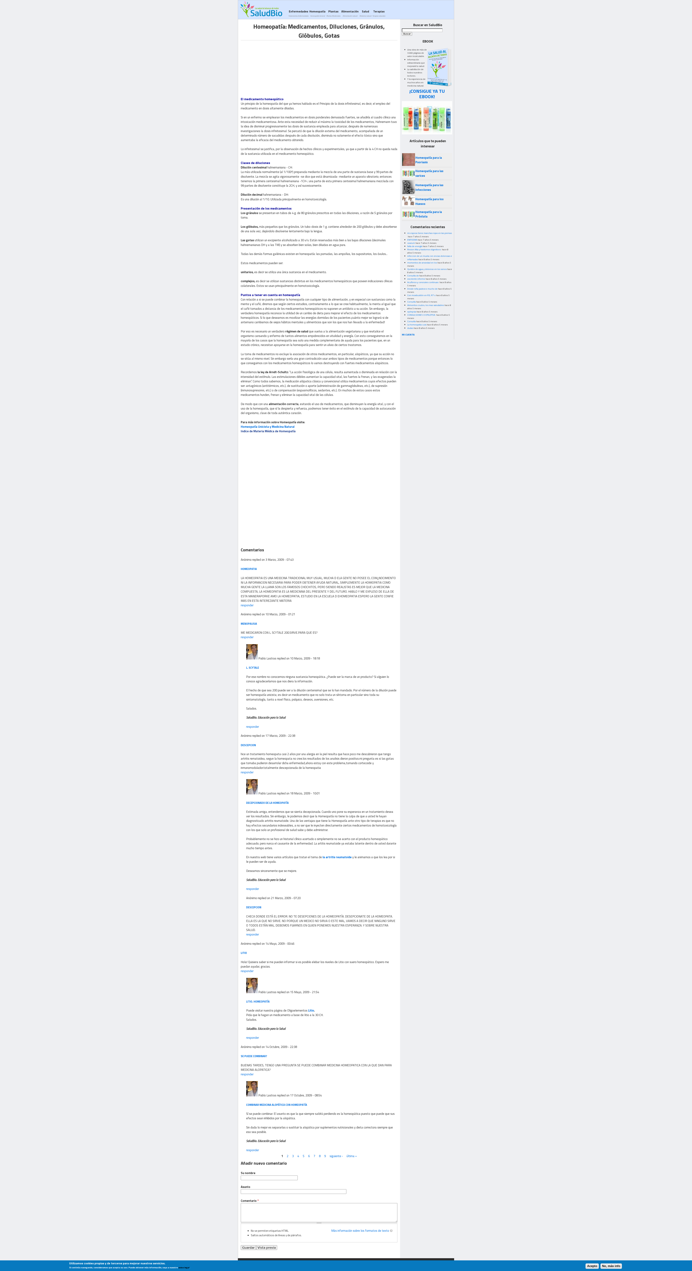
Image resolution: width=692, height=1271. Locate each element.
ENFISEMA (412, 239)
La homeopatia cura (416, 324)
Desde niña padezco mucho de (422, 288)
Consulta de (413, 275)
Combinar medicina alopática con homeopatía (276, 1105)
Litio (244, 953)
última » (352, 1156)
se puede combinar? (254, 1056)
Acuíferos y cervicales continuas (423, 282)
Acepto (592, 1266)
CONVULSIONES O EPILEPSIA (421, 315)
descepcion (248, 745)
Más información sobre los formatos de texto (360, 1230)
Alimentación (350, 13)
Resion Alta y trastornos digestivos (424, 249)
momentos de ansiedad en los (422, 262)
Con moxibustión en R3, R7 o (421, 295)
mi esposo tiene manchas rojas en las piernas (429, 233)
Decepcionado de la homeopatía (267, 803)
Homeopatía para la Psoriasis (428, 160)
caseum (411, 243)
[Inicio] (261, 9)
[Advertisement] (271, 65)
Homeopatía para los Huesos (429, 201)
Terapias (378, 13)
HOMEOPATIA (249, 569)
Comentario (250, 1201)
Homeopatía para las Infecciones (429, 187)
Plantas (333, 13)
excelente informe (416, 279)
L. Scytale (252, 668)
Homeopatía (317, 13)
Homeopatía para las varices (429, 173)
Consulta (411, 301)
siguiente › (336, 1156)
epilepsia (411, 311)
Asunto (245, 1187)
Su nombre (248, 1173)
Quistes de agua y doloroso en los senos (427, 269)
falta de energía (414, 246)
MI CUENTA (408, 334)
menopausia (249, 624)
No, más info (611, 1266)
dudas (410, 328)
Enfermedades (298, 13)
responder (247, 605)
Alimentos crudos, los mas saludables (425, 305)
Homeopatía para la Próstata (428, 214)
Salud (365, 13)
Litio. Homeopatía (258, 1001)
